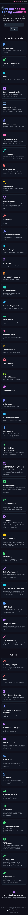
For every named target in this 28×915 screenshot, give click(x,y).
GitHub (25, 1)
